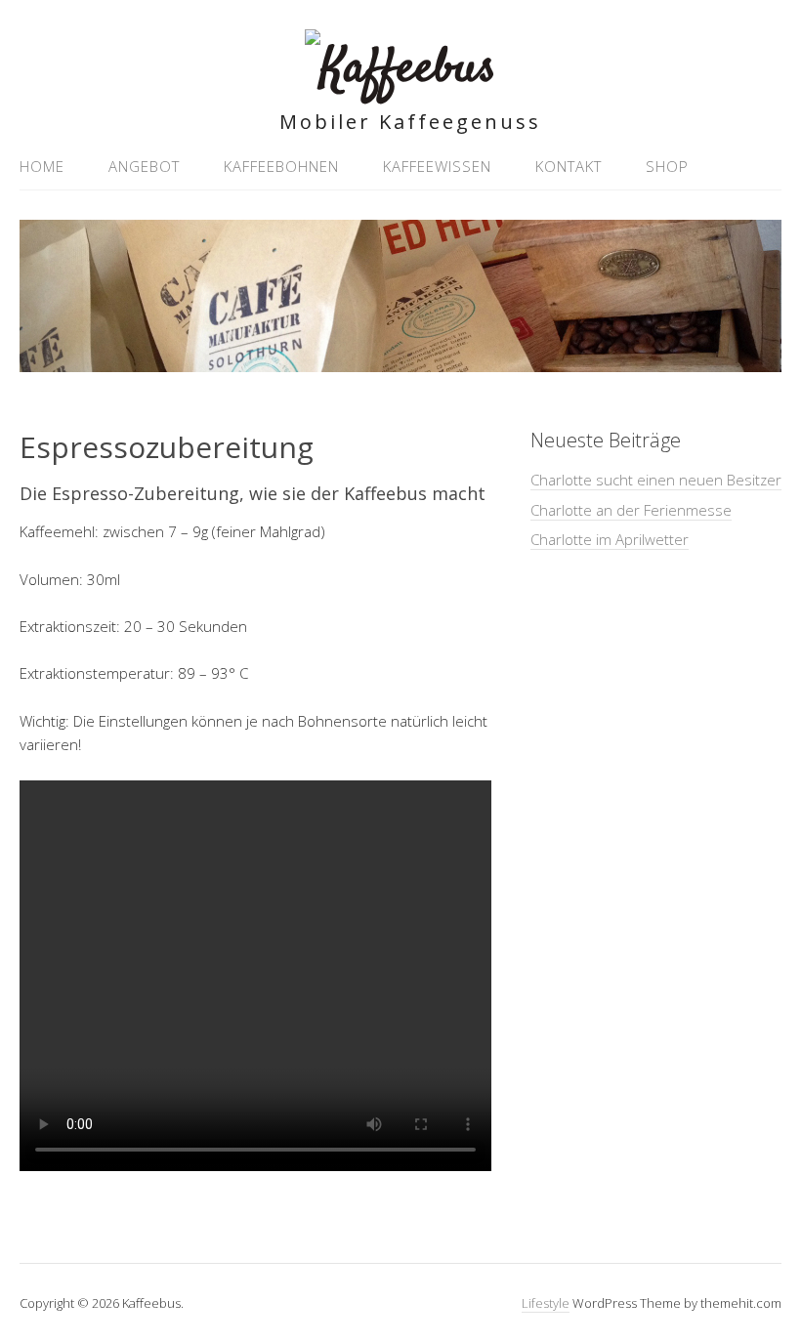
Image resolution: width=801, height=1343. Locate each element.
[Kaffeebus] (400, 69)
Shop (667, 166)
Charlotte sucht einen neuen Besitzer (655, 479)
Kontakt (568, 166)
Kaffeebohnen (281, 166)
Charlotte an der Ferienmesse (631, 510)
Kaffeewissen (437, 166)
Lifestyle (545, 1303)
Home (42, 166)
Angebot (144, 166)
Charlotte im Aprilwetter (609, 539)
